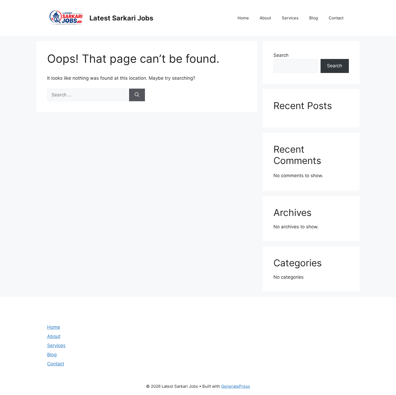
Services (290, 17)
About (265, 17)
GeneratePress (235, 386)
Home (243, 17)
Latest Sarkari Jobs (121, 18)
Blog (313, 17)
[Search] (137, 95)
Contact (336, 17)
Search (281, 55)
